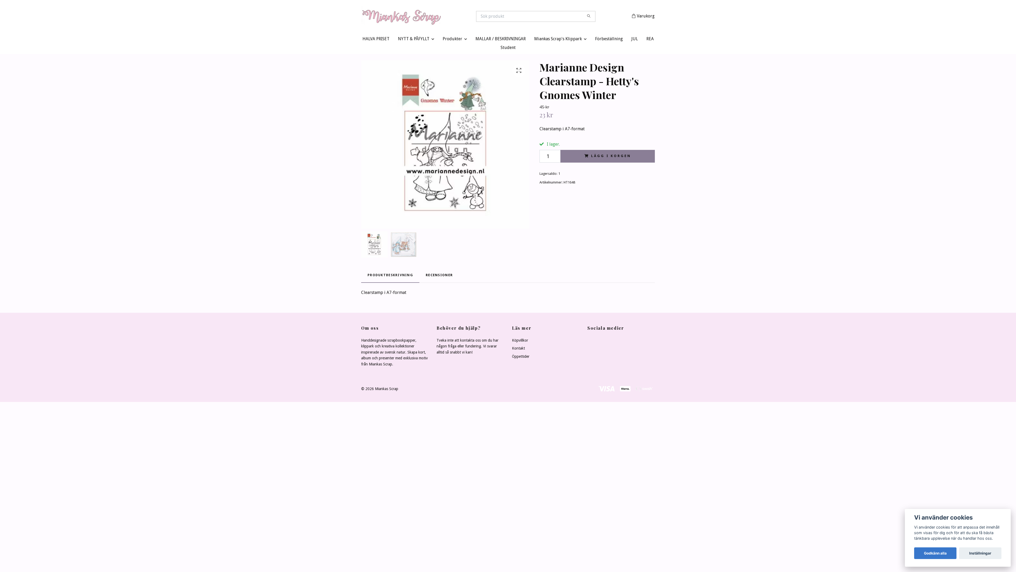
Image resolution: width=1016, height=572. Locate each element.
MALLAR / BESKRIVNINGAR (500, 40)
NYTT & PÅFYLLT (413, 40)
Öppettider (520, 357)
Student (508, 48)
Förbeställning (609, 40)
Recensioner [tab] (439, 276)
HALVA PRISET (375, 40)
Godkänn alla (935, 553)
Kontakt (518, 349)
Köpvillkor (520, 341)
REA (650, 40)
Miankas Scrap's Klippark (558, 40)
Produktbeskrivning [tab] (390, 276)
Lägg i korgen (611, 157)
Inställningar (980, 553)
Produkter (452, 40)
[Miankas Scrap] (434, 17)
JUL (634, 40)
